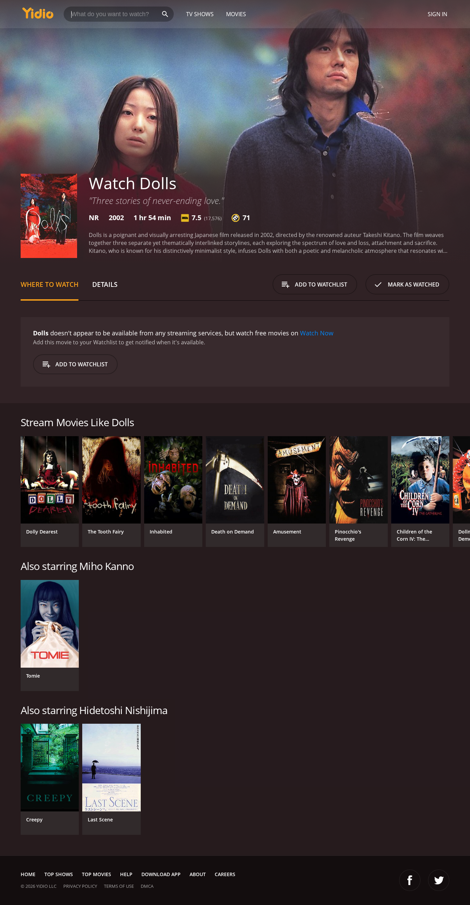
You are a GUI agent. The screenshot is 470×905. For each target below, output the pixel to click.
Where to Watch (49, 284)
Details (104, 284)
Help (126, 874)
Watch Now (316, 333)
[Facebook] (409, 880)
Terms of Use (119, 886)
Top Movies (96, 874)
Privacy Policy (80, 886)
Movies (236, 14)
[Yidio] (38, 15)
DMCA (147, 886)
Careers (225, 874)
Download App (161, 874)
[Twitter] (438, 880)
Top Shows (58, 874)
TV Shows (200, 14)
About (198, 874)
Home (28, 874)
